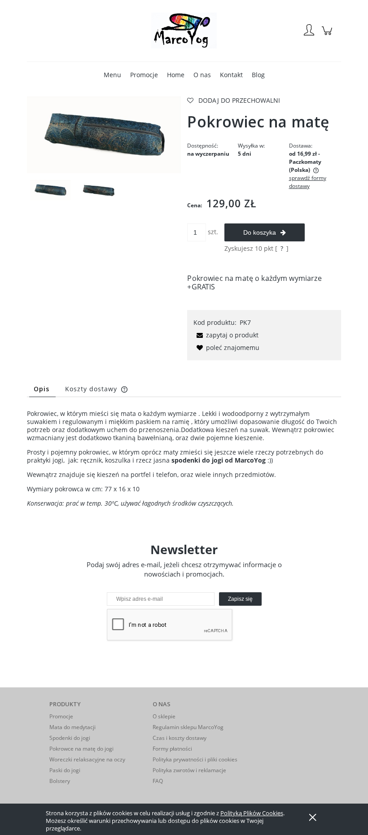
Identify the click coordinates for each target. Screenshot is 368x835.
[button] (225, 335)
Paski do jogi (64, 770)
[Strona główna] (184, 30)
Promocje (61, 716)
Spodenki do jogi (69, 738)
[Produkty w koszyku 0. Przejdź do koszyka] (328, 35)
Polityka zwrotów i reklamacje (189, 770)
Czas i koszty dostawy (179, 738)
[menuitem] (112, 74)
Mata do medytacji (72, 727)
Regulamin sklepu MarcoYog (188, 727)
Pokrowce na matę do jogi (81, 748)
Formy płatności (172, 748)
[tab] (42, 389)
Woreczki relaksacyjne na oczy (87, 759)
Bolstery (59, 781)
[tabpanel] (184, 458)
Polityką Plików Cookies (251, 813)
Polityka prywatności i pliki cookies (195, 759)
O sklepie (164, 716)
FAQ (158, 781)
